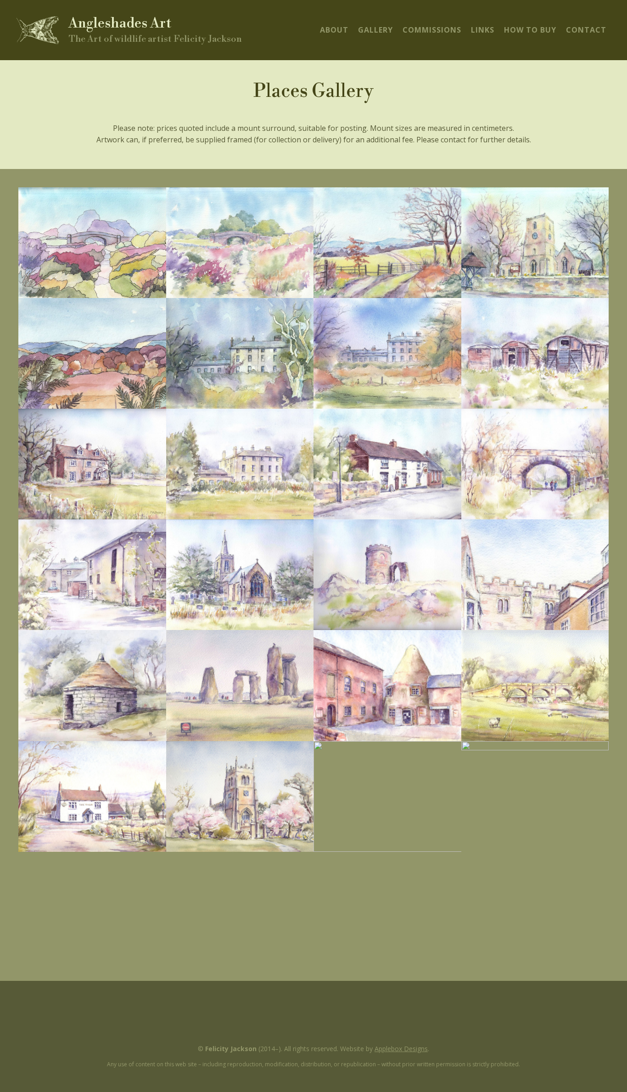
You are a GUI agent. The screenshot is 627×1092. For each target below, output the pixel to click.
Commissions (432, 30)
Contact (586, 30)
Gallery (375, 30)
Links (482, 30)
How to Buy (530, 30)
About (334, 30)
